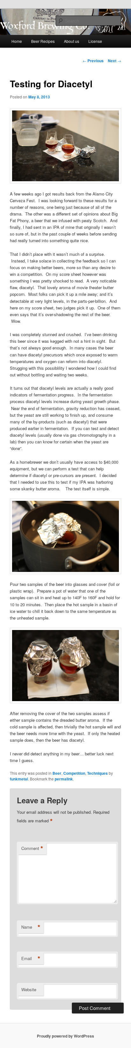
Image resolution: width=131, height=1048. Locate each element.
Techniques (97, 773)
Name (30, 927)
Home (16, 41)
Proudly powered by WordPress (65, 1036)
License (95, 41)
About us (71, 41)
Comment (32, 848)
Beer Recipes (43, 41)
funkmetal (19, 779)
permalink (64, 779)
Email (30, 958)
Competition (74, 773)
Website (28, 989)
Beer (56, 773)
